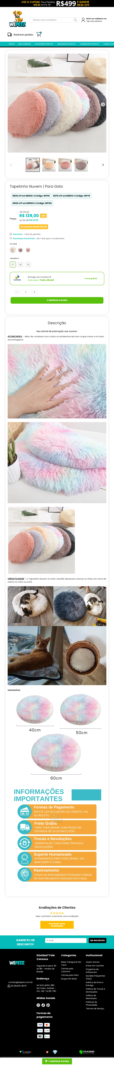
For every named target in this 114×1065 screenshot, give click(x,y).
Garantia (17, 234)
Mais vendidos (24, 44)
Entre (88, 18)
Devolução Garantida (24, 238)
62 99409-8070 (19, 985)
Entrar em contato (95, 965)
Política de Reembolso (91, 997)
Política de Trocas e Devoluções (95, 990)
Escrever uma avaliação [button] (57, 924)
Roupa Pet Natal (69, 978)
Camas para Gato (70, 975)
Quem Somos (92, 962)
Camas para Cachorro (67, 970)
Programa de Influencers (92, 971)
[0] (38, 35)
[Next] (103, 165)
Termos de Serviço (95, 1008)
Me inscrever (97, 940)
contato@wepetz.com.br (20, 982)
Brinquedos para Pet (67, 44)
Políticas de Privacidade (91, 1003)
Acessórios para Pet (44, 44)
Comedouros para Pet (89, 44)
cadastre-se (100, 18)
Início (11, 44)
